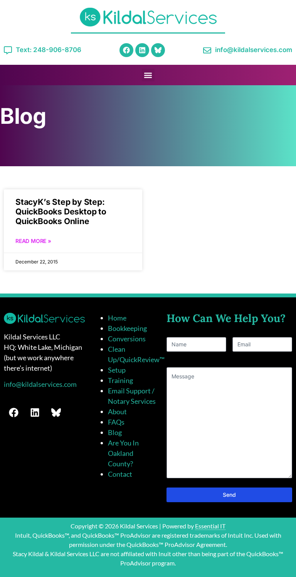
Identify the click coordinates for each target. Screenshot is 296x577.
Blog (115, 432)
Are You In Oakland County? (123, 453)
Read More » (33, 241)
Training (120, 380)
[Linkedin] (142, 50)
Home (117, 318)
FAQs (116, 422)
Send (229, 494)
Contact (120, 474)
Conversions (127, 338)
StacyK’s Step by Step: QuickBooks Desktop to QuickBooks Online (60, 211)
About (117, 411)
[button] (148, 75)
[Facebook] (126, 50)
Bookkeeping (127, 328)
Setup (117, 370)
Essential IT (210, 526)
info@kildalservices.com (40, 384)
